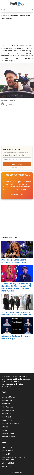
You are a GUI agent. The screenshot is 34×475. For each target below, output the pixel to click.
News (4, 430)
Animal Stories (7, 400)
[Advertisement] (17, 33)
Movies (5, 427)
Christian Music (18, 21)
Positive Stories (8, 433)
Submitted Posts (8, 437)
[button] (32, 10)
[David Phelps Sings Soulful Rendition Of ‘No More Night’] (17, 256)
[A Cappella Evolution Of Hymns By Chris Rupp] (17, 333)
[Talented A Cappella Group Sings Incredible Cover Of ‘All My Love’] (17, 309)
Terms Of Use (7, 447)
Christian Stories (8, 410)
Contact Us (6, 466)
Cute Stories (7, 413)
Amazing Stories (8, 397)
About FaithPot (8, 463)
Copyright (6, 454)
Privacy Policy (7, 450)
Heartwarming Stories (10, 423)
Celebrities (6, 403)
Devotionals (6, 417)
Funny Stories (7, 420)
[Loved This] (3, 104)
